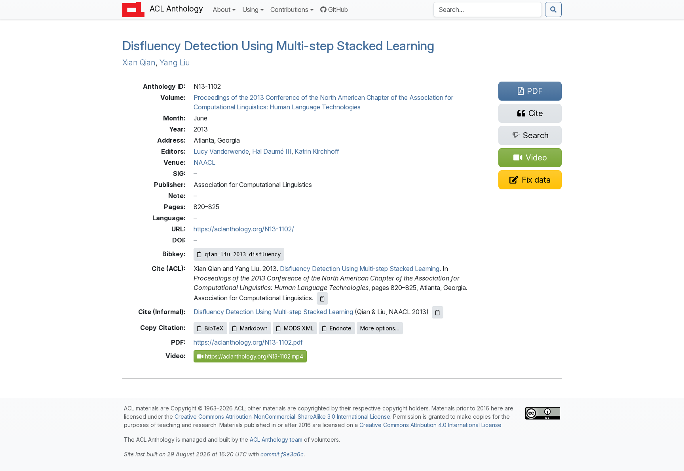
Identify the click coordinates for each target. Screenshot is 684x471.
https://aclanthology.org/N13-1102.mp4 (253, 356)
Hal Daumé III (271, 151)
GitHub (338, 9)
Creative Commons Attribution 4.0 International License (430, 424)
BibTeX (214, 328)
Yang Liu (175, 62)
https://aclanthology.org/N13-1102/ (244, 229)
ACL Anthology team (276, 439)
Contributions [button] (289, 9)
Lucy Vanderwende (221, 151)
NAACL (204, 162)
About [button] (221, 9)
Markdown (254, 328)
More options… (379, 328)
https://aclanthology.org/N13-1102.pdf (248, 342)
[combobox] (487, 9)
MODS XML (299, 328)
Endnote (341, 328)
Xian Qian (139, 62)
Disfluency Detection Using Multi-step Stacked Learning (278, 45)
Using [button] (250, 9)
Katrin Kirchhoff (316, 151)
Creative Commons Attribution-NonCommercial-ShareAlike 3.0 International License (282, 416)
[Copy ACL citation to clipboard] (322, 298)
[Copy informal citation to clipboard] (437, 312)
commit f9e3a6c (282, 454)
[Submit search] (553, 9)
